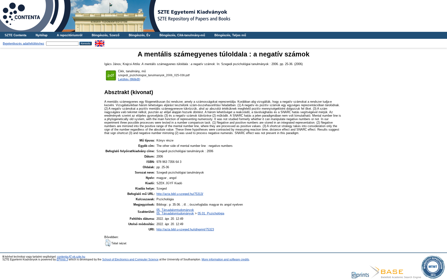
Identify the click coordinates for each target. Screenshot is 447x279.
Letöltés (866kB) (129, 79)
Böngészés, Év (139, 35)
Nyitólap (41, 35)
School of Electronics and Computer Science (130, 259)
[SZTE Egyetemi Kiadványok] (223, 16)
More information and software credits (225, 259)
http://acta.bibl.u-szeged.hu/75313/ (179, 194)
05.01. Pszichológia (211, 213)
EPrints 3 (62, 259)
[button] (107, 243)
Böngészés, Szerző (105, 35)
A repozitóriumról (69, 35)
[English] (99, 42)
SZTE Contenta (15, 35)
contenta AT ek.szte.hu (71, 256)
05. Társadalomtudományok (175, 210)
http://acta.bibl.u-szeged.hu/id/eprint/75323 (185, 229)
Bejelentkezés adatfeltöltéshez (23, 43)
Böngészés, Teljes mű (230, 35)
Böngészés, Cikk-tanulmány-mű (182, 35)
